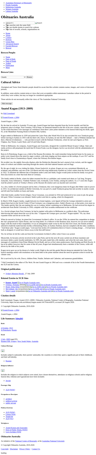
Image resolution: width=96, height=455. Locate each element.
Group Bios (10, 42)
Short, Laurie (10, 291)
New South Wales (24, 341)
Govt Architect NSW (13, 432)
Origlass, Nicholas (12, 285)
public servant (11, 403)
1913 (11, 328)
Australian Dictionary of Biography (19, 3)
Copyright (4, 449)
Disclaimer (14, 449)
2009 (8, 339)
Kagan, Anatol (11, 283)
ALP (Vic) (9, 419)
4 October (4, 328)
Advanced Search (12, 44)
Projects (8, 40)
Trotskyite (9, 417)
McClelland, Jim (12, 289)
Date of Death (11, 61)
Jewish (8, 381)
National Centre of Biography (26, 441)
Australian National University (53, 441)
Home (8, 33)
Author (8, 63)
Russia (14, 330)
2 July (3, 339)
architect (9, 399)
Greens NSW (11, 414)
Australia (35, 341)
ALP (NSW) (10, 390)
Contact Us (36, 449)
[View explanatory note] (3, 350)
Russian (8, 361)
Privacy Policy (24, 449)
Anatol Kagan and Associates (16, 428)
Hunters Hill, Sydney (9, 341)
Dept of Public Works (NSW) (17, 430)
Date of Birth (10, 59)
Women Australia (12, 9)
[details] (19, 318)
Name (8, 57)
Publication (10, 65)
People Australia (12, 5)
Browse (8, 48)
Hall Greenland (9, 113)
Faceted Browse (12, 46)
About (8, 35)
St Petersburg (6, 330)
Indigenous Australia (13, 7)
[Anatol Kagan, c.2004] (10, 117)
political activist (11, 401)
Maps (8, 68)
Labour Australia (12, 11)
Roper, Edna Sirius (13, 287)
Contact (8, 38)
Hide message (7, 103)
